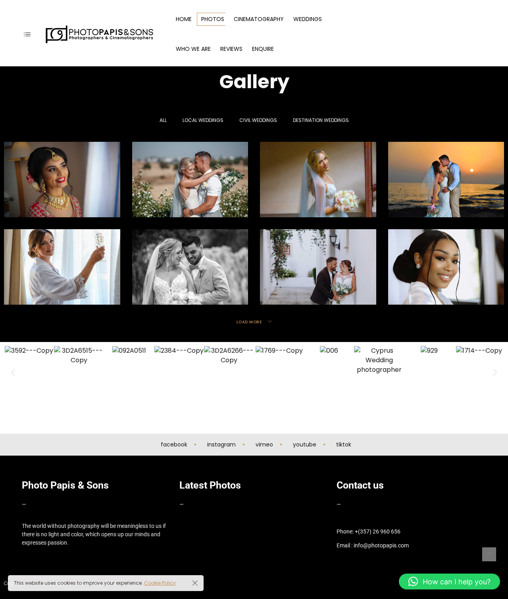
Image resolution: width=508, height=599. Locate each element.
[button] (13, 372)
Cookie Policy (160, 583)
